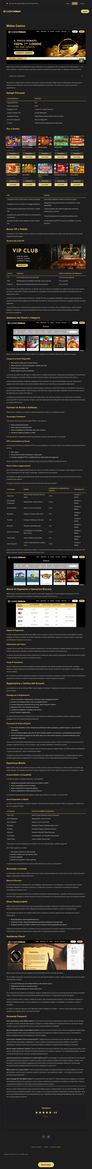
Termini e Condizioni (36, 1147)
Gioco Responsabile (56, 1147)
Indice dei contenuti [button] (17, 76)
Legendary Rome (12, 175)
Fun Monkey (74, 147)
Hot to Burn (26, 175)
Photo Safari (74, 175)
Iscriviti (85, 11)
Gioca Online (13, 157)
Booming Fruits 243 (61, 175)
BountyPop (10, 147)
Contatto (46, 1147)
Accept (75, 3)
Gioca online (46, 1165)
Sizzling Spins (43, 147)
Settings (82, 3)
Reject (67, 3)
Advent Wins (58, 147)
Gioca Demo (13, 153)
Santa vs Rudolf (27, 147)
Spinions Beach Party (43, 175)
